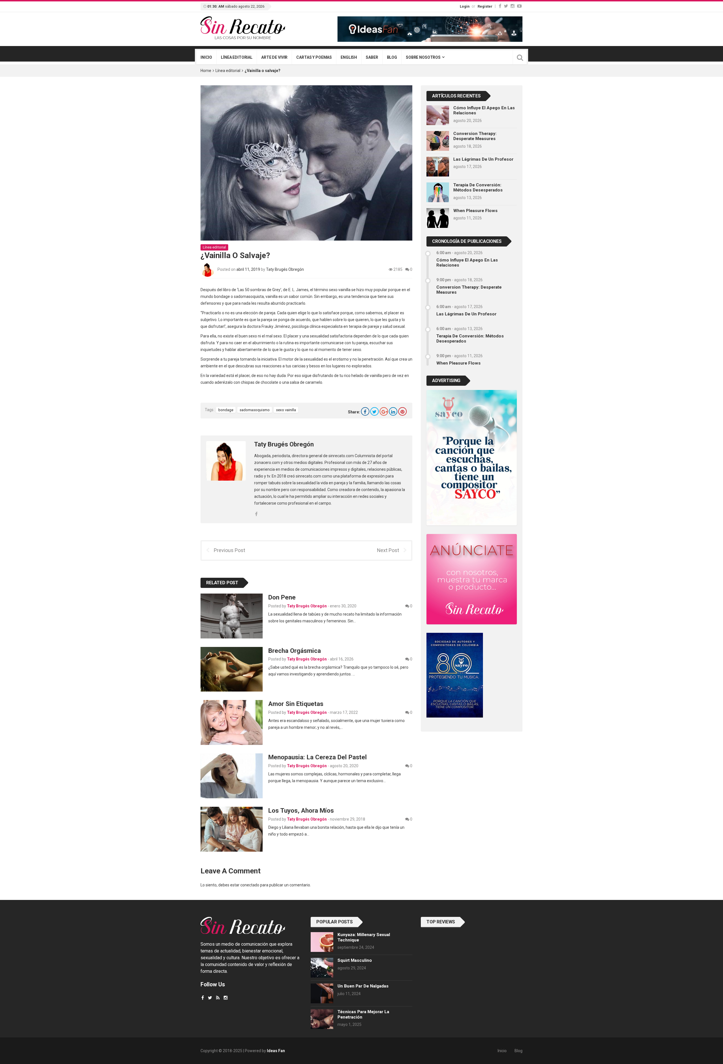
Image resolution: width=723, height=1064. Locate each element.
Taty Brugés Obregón (285, 269)
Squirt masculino (354, 960)
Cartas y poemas (314, 57)
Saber (372, 57)
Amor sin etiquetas (295, 703)
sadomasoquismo (254, 410)
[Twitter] (506, 6)
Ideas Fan (276, 1050)
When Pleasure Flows (475, 210)
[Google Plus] (384, 411)
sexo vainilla (286, 410)
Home (206, 70)
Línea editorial (236, 57)
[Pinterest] (402, 411)
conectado (249, 885)
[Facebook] (500, 6)
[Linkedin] (393, 411)
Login (464, 6)
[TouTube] (519, 6)
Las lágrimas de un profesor (483, 159)
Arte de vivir (274, 57)
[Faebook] (203, 997)
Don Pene (282, 597)
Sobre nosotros (423, 57)
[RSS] (218, 997)
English (349, 57)
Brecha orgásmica (294, 650)
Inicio (206, 57)
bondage (225, 410)
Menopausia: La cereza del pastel (317, 757)
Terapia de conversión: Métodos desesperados (478, 187)
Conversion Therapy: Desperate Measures (474, 136)
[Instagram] (512, 6)
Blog (392, 57)
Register (485, 6)
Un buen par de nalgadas (363, 986)
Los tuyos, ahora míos (301, 810)
